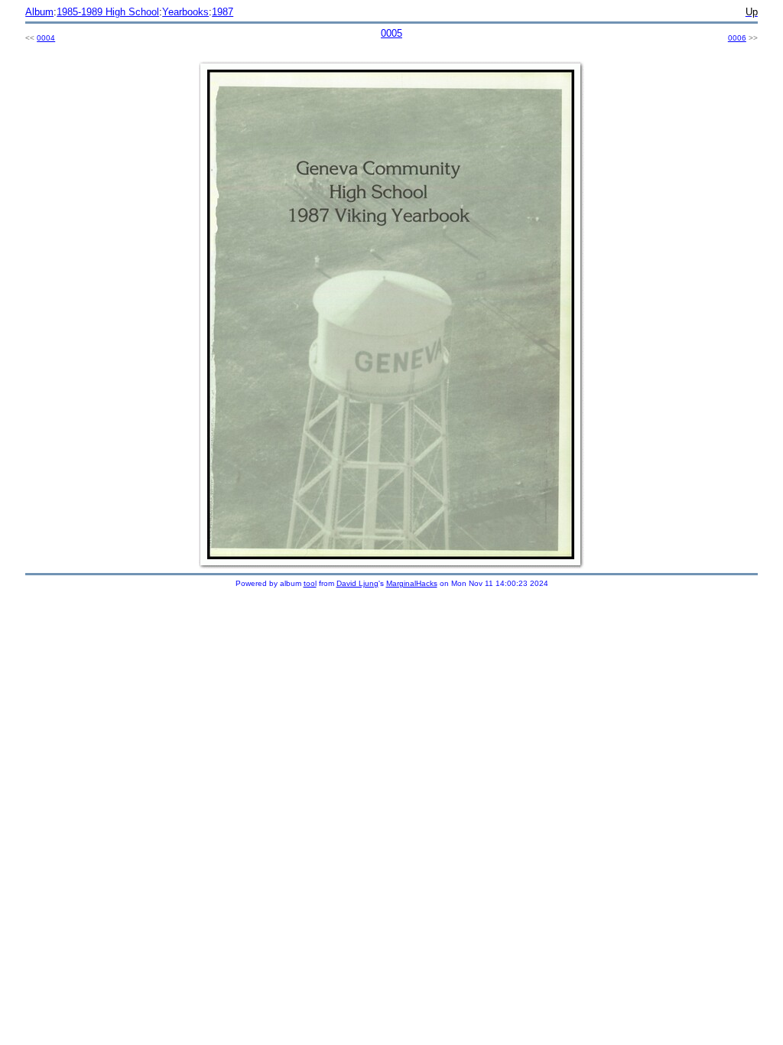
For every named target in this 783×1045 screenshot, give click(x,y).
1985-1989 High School (108, 12)
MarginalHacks (411, 583)
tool (310, 583)
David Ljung (357, 583)
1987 (222, 12)
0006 (737, 38)
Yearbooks (185, 12)
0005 (391, 33)
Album (39, 12)
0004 (46, 38)
